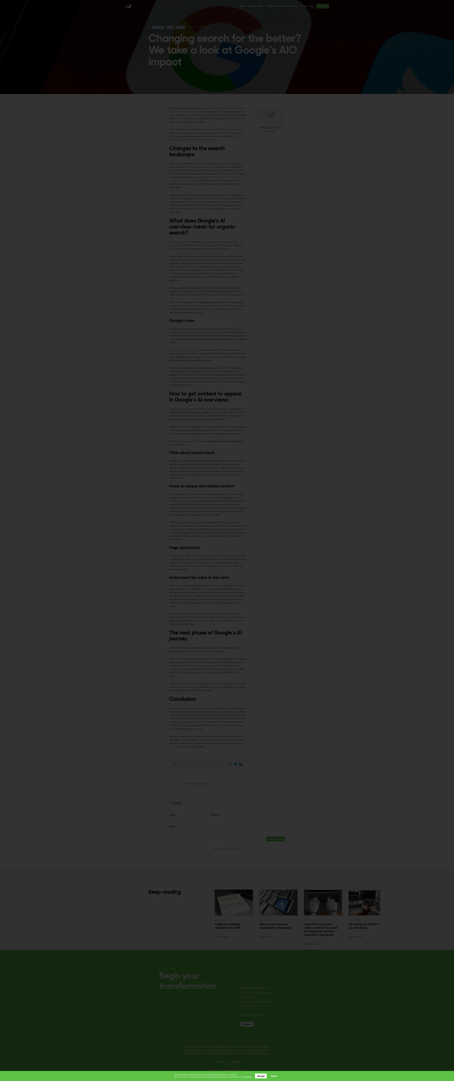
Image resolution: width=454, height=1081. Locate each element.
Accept (261, 1076)
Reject (274, 1076)
